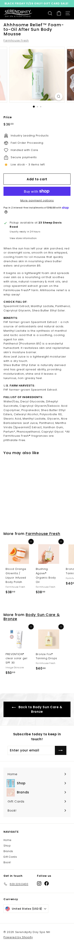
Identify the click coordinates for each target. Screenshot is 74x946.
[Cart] (59, 13)
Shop (7, 845)
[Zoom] (58, 96)
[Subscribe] (60, 750)
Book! (7, 862)
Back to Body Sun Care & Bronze (39, 709)
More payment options (37, 200)
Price (7, 117)
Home (7, 840)
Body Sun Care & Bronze (31, 616)
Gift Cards (10, 857)
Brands (8, 851)
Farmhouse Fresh (16, 40)
